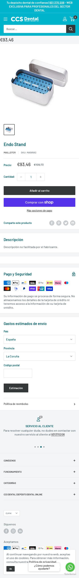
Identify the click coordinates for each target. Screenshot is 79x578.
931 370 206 (56, 2)
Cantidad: (9, 176)
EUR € (9, 513)
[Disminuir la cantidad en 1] (21, 177)
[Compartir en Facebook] (51, 223)
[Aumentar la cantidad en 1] (40, 177)
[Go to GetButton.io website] (70, 574)
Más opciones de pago (39, 210)
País (6, 331)
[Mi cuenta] (65, 19)
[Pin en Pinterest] (58, 223)
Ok (10, 569)
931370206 (58, 434)
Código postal (11, 365)
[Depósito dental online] (25, 19)
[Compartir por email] (72, 223)
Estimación (16, 388)
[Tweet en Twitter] (65, 223)
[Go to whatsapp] (70, 567)
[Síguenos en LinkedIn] (20, 531)
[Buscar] (70, 29)
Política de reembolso (16, 403)
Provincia (9, 348)
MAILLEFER (10, 152)
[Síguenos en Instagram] (13, 531)
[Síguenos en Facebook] (6, 531)
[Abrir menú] (5, 19)
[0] (72, 19)
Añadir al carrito (39, 190)
